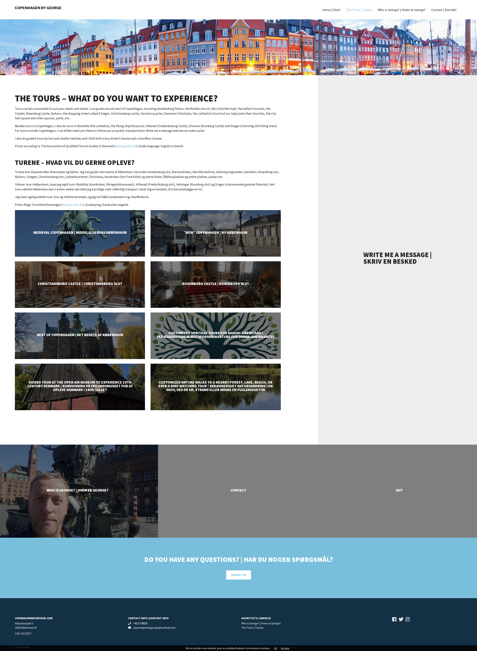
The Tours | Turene (252, 627)
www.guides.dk (126, 146)
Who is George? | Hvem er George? (261, 623)
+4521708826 (140, 623)
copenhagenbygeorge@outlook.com (154, 627)
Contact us (238, 575)
